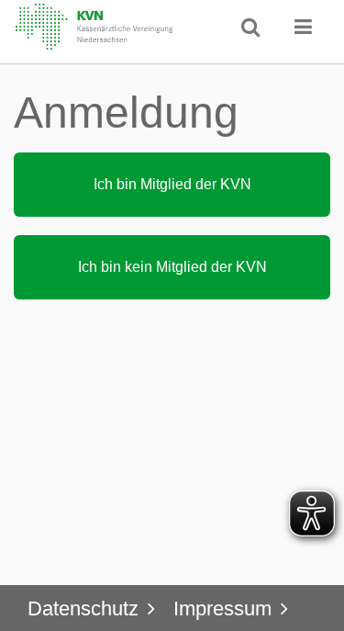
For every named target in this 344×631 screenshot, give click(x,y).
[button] (303, 26)
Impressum (222, 608)
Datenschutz (83, 608)
